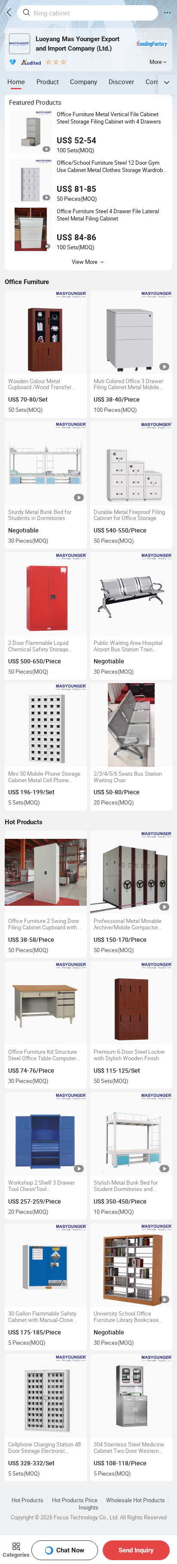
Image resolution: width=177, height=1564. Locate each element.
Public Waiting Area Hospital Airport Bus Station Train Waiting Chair (128, 646)
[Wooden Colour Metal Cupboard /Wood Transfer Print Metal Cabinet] (46, 332)
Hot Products (27, 1500)
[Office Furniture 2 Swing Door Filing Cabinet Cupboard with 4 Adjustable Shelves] (46, 872)
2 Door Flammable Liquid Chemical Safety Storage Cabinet (38, 646)
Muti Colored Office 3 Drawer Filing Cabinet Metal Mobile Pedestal (128, 384)
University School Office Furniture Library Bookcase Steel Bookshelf (126, 1316)
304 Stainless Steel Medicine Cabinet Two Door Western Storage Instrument (129, 1447)
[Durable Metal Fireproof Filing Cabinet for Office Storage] (131, 463)
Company (83, 81)
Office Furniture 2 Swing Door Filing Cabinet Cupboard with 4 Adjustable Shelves (44, 924)
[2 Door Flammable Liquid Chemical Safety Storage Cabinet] (46, 594)
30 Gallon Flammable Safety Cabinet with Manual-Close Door (42, 1316)
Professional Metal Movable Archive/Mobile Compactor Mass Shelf (128, 924)
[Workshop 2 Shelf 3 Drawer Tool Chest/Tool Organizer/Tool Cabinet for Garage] (46, 1134)
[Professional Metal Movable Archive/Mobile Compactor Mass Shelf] (131, 872)
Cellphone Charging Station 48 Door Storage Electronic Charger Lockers (44, 1447)
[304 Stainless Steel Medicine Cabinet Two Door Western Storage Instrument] (131, 1396)
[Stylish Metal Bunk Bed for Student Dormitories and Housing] (131, 1134)
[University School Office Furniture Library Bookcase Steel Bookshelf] (131, 1265)
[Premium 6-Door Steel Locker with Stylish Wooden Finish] (131, 1003)
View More (85, 262)
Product (48, 81)
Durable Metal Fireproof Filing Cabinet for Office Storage (129, 515)
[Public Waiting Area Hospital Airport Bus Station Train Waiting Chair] (131, 594)
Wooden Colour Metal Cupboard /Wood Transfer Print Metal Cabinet (39, 384)
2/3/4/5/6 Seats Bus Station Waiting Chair (128, 777)
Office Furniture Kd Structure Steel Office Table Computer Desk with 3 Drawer (42, 1055)
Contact (157, 81)
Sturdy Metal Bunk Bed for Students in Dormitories (39, 515)
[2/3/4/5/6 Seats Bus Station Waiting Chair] (131, 725)
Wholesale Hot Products (135, 1500)
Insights (88, 1507)
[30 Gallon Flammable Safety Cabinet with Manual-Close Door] (46, 1265)
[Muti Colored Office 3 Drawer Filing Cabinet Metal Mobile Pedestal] (131, 332)
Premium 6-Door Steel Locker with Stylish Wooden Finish (129, 1055)
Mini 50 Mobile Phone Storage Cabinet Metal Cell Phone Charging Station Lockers (44, 777)
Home (16, 81)
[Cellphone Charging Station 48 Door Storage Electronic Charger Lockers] (46, 1396)
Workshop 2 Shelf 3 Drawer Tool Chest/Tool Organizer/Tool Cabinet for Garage (41, 1186)
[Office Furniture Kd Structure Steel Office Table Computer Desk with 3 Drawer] (46, 1003)
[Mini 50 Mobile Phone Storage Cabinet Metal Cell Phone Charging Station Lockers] (46, 725)
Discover (121, 81)
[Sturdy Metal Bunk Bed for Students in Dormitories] (46, 463)
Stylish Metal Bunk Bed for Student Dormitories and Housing (126, 1186)
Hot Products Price (75, 1500)
